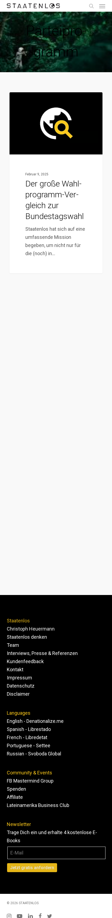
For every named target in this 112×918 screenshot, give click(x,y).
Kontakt (15, 669)
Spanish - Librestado (29, 729)
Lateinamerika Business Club (38, 805)
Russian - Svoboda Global (34, 753)
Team (13, 645)
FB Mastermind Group (30, 781)
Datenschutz (21, 686)
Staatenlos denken (27, 637)
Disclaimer (18, 694)
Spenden (16, 789)
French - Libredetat (27, 737)
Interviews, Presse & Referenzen (42, 653)
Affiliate (15, 797)
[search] (91, 5)
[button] (102, 6)
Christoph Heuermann (31, 629)
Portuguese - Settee (28, 745)
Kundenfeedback (25, 661)
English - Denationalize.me (35, 721)
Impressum (19, 677)
